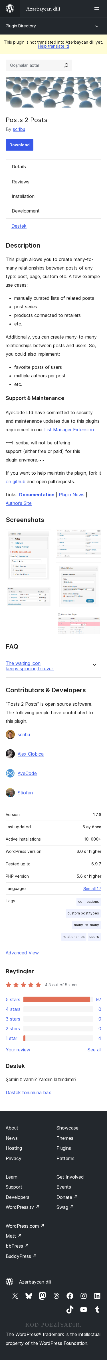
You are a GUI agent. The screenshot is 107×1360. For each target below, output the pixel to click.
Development (26, 211)
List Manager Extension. (69, 429)
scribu (19, 129)
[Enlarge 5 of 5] (93, 619)
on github (15, 481)
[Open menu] (98, 8)
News (12, 1138)
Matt (14, 1236)
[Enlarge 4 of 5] (93, 570)
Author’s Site (19, 503)
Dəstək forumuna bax (28, 1092)
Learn (11, 1177)
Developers (17, 1197)
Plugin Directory (21, 25)
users (94, 936)
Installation (23, 196)
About (12, 1128)
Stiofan (25, 793)
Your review (18, 1050)
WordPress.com (25, 1226)
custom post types (83, 913)
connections (88, 901)
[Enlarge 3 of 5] (93, 537)
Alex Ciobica (31, 754)
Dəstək (19, 226)
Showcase (67, 1128)
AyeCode (27, 773)
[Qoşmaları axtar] (66, 65)
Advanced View (22, 953)
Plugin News (71, 494)
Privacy (13, 1158)
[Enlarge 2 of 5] (44, 593)
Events (63, 1187)
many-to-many (86, 925)
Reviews (20, 182)
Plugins (63, 1148)
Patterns (65, 1158)
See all (94, 1050)
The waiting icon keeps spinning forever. (30, 666)
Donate (67, 1197)
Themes (64, 1138)
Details (19, 166)
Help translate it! (53, 46)
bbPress (17, 1246)
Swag (65, 1207)
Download (19, 144)
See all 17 (92, 888)
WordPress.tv (23, 1207)
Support (14, 1187)
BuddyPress (21, 1256)
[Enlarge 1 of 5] (44, 537)
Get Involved (70, 1177)
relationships (74, 936)
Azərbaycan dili (35, 1282)
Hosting (14, 1148)
